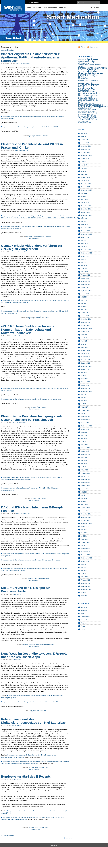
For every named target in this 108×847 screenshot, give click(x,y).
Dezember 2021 (86, 250)
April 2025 (84, 171)
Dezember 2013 (86, 514)
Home (29, 8)
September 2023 (86, 215)
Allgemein (32, 135)
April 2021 (84, 269)
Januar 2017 (85, 413)
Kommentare (94, 47)
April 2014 (84, 501)
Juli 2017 (84, 394)
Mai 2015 (84, 463)
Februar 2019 (85, 350)
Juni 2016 (84, 435)
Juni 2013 (84, 530)
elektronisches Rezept (89, 94)
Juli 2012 (84, 564)
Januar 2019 (85, 353)
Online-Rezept (82, 114)
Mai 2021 (84, 265)
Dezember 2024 (86, 184)
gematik (88, 97)
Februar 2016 (85, 448)
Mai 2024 (84, 193)
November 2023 (86, 209)
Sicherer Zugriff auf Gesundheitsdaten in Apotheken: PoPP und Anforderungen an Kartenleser (31, 57)
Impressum (37, 8)
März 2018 (84, 379)
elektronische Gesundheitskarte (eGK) (88, 85)
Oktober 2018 (85, 363)
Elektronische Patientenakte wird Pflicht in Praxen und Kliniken (32, 145)
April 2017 (84, 404)
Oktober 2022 (85, 231)
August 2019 (85, 331)
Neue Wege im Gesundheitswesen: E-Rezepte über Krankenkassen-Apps (34, 655)
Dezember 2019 (86, 319)
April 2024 (84, 196)
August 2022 (85, 237)
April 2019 (84, 344)
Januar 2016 (85, 451)
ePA (88, 95)
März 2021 (84, 272)
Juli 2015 (84, 457)
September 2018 (86, 366)
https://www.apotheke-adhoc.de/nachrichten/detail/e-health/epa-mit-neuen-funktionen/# (32, 399)
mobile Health (91, 111)
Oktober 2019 (85, 325)
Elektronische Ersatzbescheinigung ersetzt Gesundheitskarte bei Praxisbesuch (32, 418)
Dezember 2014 (86, 479)
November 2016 (86, 419)
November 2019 (86, 322)
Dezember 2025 (86, 146)
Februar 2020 (85, 313)
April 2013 (84, 536)
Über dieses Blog (50, 8)
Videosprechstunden (84, 122)
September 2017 (86, 391)
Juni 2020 (84, 300)
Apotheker (38, 135)
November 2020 (86, 284)
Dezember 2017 (86, 388)
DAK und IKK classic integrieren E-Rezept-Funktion (32, 509)
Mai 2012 (84, 570)
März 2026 (84, 137)
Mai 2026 (84, 133)
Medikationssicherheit (84, 109)
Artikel (83, 47)
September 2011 (86, 589)
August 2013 (85, 526)
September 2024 (86, 190)
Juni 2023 (84, 221)
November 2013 (86, 517)
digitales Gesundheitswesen (90, 72)
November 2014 (86, 482)
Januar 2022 (85, 246)
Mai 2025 (84, 168)
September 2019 (86, 328)
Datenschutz (92, 69)
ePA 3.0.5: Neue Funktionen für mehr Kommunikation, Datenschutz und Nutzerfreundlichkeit (27, 330)
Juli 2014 (84, 492)
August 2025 (85, 158)
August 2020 (85, 294)
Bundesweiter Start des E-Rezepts (26, 776)
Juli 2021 (84, 259)
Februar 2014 (85, 508)
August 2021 (85, 256)
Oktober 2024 (85, 187)
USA (96, 119)
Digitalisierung (86, 75)
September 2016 (86, 426)
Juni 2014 (84, 495)
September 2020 (86, 291)
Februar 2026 (85, 140)
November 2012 (86, 552)
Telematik (91, 116)
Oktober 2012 (85, 555)
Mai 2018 (84, 372)
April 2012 (84, 574)
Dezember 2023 (86, 206)
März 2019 (84, 347)
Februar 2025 (85, 177)
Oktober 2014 (85, 486)
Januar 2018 (85, 385)
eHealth (88, 77)
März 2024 (84, 199)
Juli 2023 (84, 218)
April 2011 (84, 592)
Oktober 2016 (85, 423)
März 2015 (84, 470)
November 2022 (86, 228)
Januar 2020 (85, 316)
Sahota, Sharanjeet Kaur (23, 63)
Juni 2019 (84, 338)
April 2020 (84, 306)
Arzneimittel (83, 63)
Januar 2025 (85, 181)
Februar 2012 (85, 580)
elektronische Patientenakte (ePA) (86, 90)
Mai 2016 (84, 438)
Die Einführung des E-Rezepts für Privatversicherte (25, 589)
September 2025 (86, 155)
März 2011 (84, 596)
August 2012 (85, 561)
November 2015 (86, 454)
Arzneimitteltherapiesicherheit (89, 65)
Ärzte (34, 236)
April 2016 (84, 441)
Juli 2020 (84, 297)
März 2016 (84, 445)
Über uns (62, 8)
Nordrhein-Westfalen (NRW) (87, 113)
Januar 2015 (85, 476)
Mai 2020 (84, 303)
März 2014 (84, 504)
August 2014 (85, 489)
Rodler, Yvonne (16, 594)
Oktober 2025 (85, 152)
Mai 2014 (84, 498)
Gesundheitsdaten (87, 99)
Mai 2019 (84, 341)
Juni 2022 (84, 240)
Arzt (80, 66)
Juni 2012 (84, 567)
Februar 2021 (85, 275)
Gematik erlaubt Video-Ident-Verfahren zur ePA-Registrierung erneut (31, 247)
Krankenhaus (85, 616)
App (93, 61)
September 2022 (86, 234)
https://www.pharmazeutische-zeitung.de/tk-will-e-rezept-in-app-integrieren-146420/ (30, 702)
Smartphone (82, 116)
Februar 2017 (85, 410)
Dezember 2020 (86, 281)
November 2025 (86, 149)
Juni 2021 (84, 262)
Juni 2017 (84, 397)
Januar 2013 (85, 545)
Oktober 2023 (85, 212)
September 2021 (86, 253)
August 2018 (85, 369)
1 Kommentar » (35, 712)
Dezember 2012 (86, 548)
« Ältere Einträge (7, 50)
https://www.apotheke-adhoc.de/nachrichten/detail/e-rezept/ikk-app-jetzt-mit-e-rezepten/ (32, 560)
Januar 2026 (85, 143)
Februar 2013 (85, 542)
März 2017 (84, 407)
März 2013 (84, 539)
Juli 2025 (84, 162)
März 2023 (84, 225)
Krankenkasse (40, 236)
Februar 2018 (85, 382)
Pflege (88, 114)
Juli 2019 (84, 335)
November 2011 (86, 586)
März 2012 (84, 577)
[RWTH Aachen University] (13, 13)
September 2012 (86, 558)
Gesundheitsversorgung (89, 100)
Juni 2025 (84, 165)
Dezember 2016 (86, 416)
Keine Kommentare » (35, 137)
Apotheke (92, 59)
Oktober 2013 (85, 520)
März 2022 (84, 243)
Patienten (45, 135)
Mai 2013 (84, 533)
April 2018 (84, 375)
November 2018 (86, 360)
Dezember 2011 (86, 583)
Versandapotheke (83, 121)
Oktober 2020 (85, 287)
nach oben (69, 838)
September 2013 (86, 523)
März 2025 (84, 174)
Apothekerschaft (84, 62)
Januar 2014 (85, 511)
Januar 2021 (85, 278)
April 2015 (84, 467)
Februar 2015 (85, 473)
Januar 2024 (85, 202)
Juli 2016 (84, 432)
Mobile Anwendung (87, 110)
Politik (46, 767)
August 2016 (85, 429)
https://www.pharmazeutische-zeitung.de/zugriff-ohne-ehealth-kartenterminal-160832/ (31, 127)
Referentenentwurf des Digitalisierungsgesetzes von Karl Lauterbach (34, 721)
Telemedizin (86, 119)
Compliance (81, 69)
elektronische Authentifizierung (84, 79)
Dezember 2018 (86, 357)
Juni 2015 (84, 460)
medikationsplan (85, 108)
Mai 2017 (84, 401)
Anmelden (95, 8)
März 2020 (84, 309)
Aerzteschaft (82, 60)
